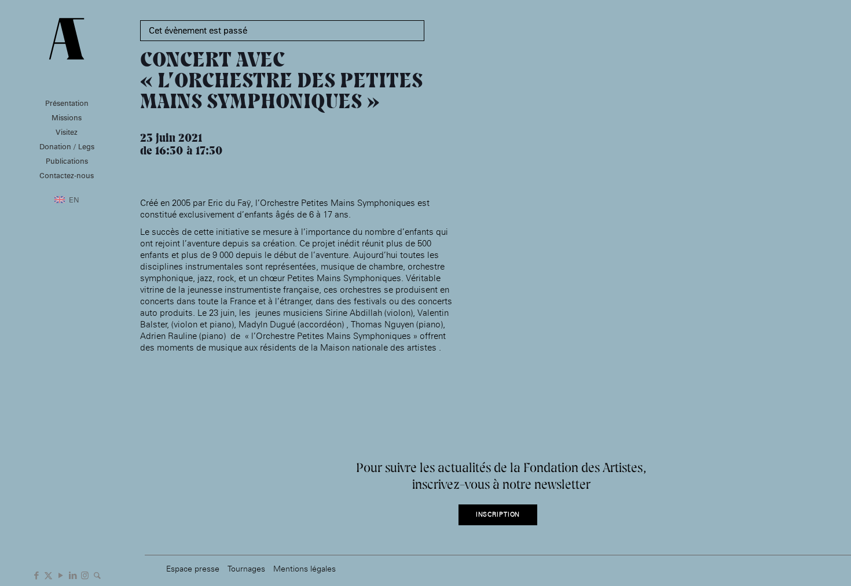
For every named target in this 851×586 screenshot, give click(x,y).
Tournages (246, 568)
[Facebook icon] (36, 574)
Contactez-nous (66, 175)
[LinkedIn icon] (72, 574)
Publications (67, 160)
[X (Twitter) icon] (48, 574)
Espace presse (192, 568)
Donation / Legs (66, 146)
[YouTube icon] (60, 574)
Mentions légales (304, 568)
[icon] (97, 574)
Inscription (498, 514)
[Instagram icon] (84, 574)
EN (74, 199)
